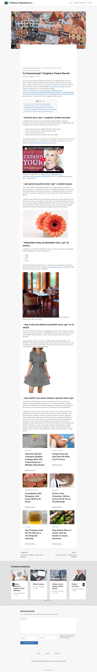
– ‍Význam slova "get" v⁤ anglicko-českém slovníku (36, 104)
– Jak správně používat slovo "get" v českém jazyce (37, 106)
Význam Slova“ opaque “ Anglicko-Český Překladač (31, 555)
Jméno (23, 638)
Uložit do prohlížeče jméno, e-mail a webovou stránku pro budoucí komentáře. (67, 636)
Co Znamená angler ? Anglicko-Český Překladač (66, 555)
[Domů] (23, 68)
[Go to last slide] (13, 584)
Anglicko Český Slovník (80, 2)
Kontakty (57, 653)
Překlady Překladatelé (29, 76)
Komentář (24, 618)
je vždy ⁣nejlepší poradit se (55, 267)
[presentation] (19, 575)
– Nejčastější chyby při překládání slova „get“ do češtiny (38, 107)
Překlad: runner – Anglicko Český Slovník (58, 586)
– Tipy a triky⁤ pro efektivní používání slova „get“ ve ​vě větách (40, 109)
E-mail (42, 638)
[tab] (45, 600)
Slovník (38, 70)
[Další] (84, 584)
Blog (38, 653)
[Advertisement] (48, 54)
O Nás (90, 2)
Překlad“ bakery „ (39, 584)
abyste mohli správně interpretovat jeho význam (43, 143)
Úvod (70, 2)
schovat (42, 101)
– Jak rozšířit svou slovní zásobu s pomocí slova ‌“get (37, 111)
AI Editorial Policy (48, 670)
